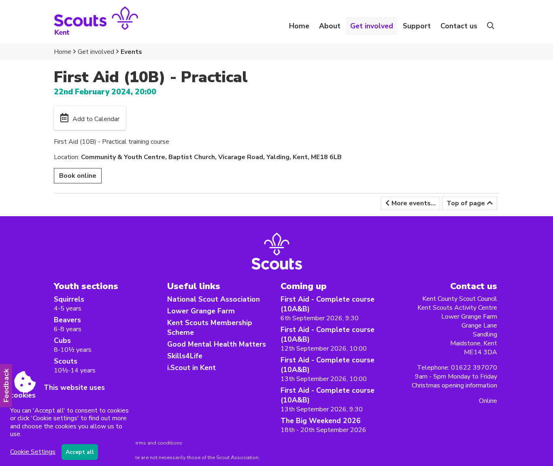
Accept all (80, 452)
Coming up (304, 286)
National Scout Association (213, 299)
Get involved (96, 51)
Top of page (466, 203)
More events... (413, 203)
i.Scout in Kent (191, 367)
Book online (77, 175)
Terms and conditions (157, 443)
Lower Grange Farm (201, 311)
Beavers (67, 320)
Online (488, 400)
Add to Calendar (95, 119)
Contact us (458, 26)
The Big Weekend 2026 (321, 421)
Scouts (65, 361)
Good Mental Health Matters (216, 344)
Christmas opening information (454, 385)
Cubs (62, 340)
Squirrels (69, 299)
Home (299, 26)
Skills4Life (184, 356)
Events (131, 51)
